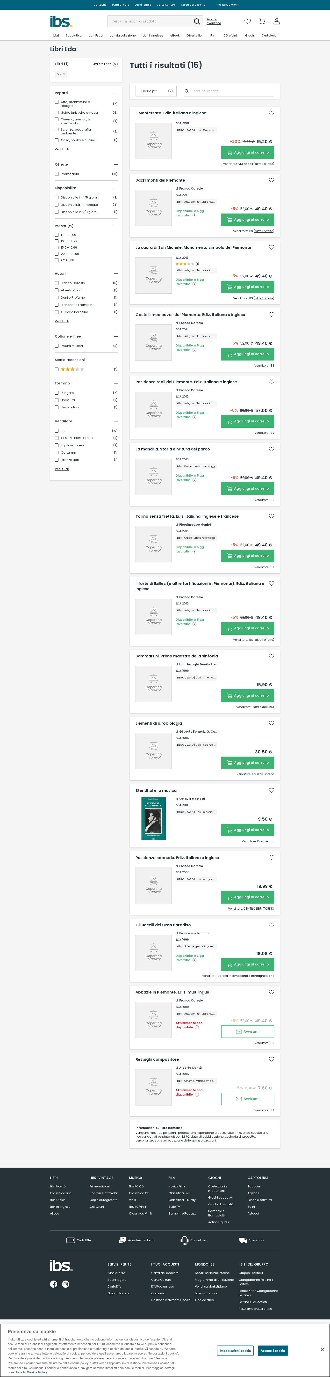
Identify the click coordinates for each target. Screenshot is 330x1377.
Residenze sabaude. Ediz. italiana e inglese (177, 858)
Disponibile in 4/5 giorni (79, 197)
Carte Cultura (166, 5)
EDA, (178, 123)
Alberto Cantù (72, 290)
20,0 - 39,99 (70, 254)
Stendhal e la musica (156, 790)
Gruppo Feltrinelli (251, 1273)
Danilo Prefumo (73, 298)
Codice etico (204, 1300)
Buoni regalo (143, 5)
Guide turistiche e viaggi (80, 113)
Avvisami (251, 1031)
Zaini (251, 1207)
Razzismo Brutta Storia (255, 1309)
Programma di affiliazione (214, 1280)
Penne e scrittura (260, 1200)
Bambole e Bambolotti (216, 1213)
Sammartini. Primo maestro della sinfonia (177, 656)
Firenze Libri (70, 460)
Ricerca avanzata (214, 21)
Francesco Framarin (76, 305)
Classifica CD (139, 1193)
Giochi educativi (220, 1197)
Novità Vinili (137, 1207)
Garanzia (158, 1293)
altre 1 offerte (264, 164)
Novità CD (136, 1186)
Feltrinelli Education (253, 1302)
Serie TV (174, 1207)
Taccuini (254, 1186)
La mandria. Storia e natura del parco (173, 449)
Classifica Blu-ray (182, 1200)
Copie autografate (103, 1200)
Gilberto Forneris (192, 731)
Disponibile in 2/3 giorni (79, 212)
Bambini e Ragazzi (182, 1213)
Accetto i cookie (273, 1350)
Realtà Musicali (72, 346)
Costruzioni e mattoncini (217, 1188)
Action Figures (218, 1222)
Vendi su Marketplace (211, 1286)
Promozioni (70, 174)
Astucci (253, 1213)
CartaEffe (100, 5)
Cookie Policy (37, 1372)
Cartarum (68, 453)
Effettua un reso (162, 1286)
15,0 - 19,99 (69, 248)
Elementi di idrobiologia (159, 723)
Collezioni (97, 1207)
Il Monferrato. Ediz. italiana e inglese (171, 113)
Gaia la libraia (118, 1293)
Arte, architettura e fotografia (75, 104)
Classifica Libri (61, 1193)
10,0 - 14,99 (69, 241)
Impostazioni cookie (235, 1350)
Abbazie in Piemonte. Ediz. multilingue (172, 992)
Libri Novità (58, 1186)
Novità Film (177, 1186)
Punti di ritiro (120, 5)
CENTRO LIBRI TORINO (77, 438)
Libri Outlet (57, 1200)
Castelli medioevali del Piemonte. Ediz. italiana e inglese (190, 314)
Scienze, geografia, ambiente (76, 131)
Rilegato (67, 393)
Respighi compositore (157, 1059)
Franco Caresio (73, 283)
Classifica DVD (179, 1193)
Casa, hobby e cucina (78, 140)
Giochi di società (220, 1204)
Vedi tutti (62, 149)
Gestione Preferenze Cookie (170, 1300)
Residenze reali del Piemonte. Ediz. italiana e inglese (186, 382)
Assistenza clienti (228, 5)
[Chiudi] (322, 1349)
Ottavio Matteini (192, 799)
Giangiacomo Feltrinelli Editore (256, 1282)
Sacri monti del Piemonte (160, 180)
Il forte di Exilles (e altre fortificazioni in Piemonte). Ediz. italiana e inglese (200, 586)
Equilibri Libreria (73, 445)
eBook (54, 1213)
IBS (63, 431)
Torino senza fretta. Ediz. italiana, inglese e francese (187, 516)
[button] (197, 21)
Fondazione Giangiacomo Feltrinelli (258, 1293)
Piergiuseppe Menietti (196, 525)
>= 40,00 (67, 260)
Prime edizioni (100, 1186)
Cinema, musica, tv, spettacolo (76, 121)
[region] (165, 1350)
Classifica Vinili (140, 1213)
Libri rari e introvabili (104, 1193)
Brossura (68, 400)
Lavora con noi (206, 1293)
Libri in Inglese (60, 1207)
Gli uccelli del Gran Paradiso (163, 925)
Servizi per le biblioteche (212, 1273)
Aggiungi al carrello (251, 152)
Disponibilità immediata (79, 205)
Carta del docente (193, 5)
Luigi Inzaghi (189, 664)
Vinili (132, 1200)
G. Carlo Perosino (74, 312)
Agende (253, 1193)
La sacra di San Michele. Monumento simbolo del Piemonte (193, 247)
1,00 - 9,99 (68, 235)
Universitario (70, 407)
